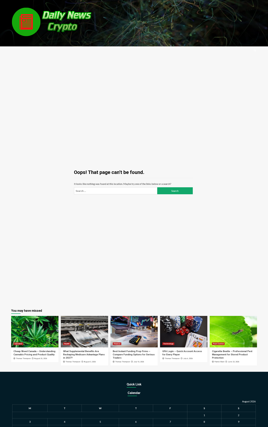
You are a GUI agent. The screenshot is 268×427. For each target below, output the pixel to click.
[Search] (255, 50)
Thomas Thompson (23, 358)
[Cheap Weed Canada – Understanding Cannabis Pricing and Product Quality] (34, 331)
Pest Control (218, 344)
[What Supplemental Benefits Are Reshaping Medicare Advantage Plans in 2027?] (84, 331)
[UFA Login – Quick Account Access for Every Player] (183, 331)
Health (66, 344)
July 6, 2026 (188, 358)
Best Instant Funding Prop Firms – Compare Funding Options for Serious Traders (134, 354)
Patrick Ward (219, 362)
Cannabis (18, 344)
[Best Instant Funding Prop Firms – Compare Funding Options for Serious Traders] (134, 331)
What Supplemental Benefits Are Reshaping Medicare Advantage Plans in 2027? (84, 354)
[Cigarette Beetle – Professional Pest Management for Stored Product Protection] (233, 331)
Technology (168, 344)
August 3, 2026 (90, 362)
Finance (117, 344)
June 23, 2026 (233, 362)
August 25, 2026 (40, 358)
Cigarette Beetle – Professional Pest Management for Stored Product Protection (232, 354)
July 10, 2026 (139, 362)
